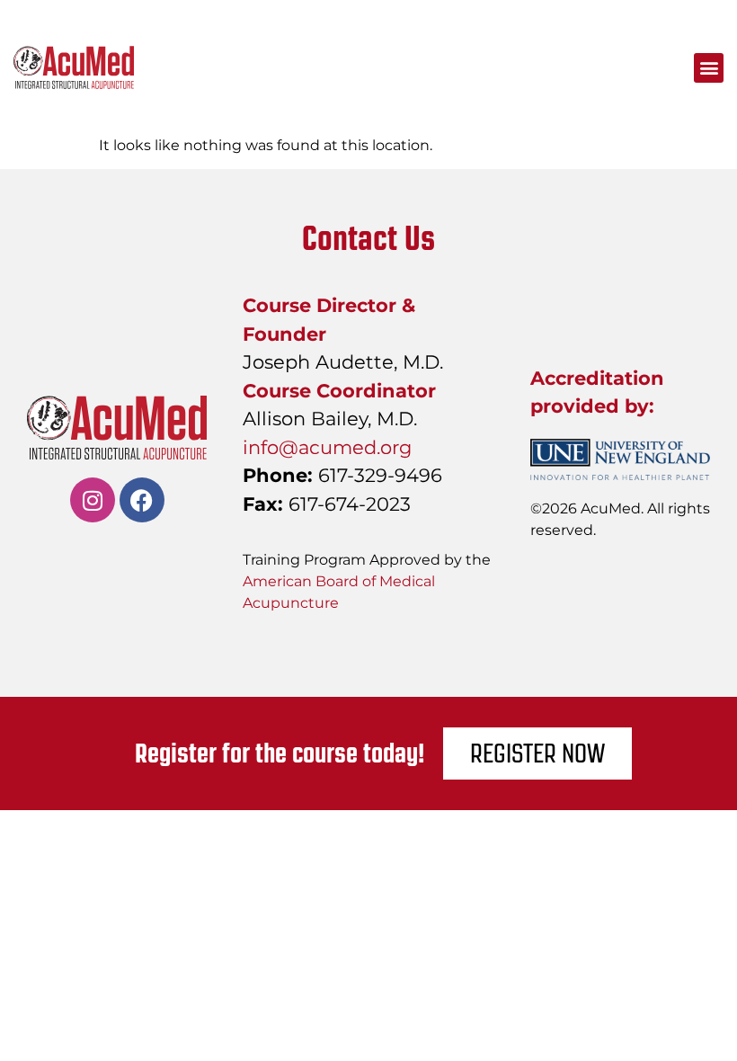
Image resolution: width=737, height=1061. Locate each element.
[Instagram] (92, 499)
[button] (709, 68)
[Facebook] (142, 499)
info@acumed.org (327, 447)
